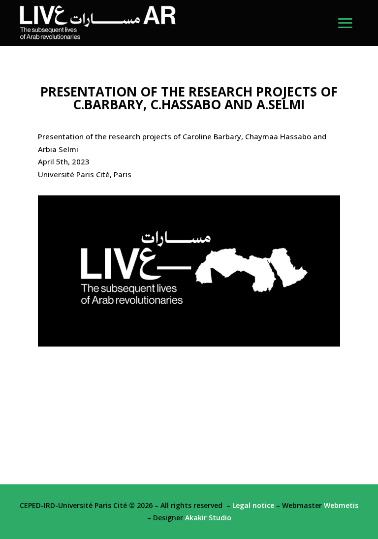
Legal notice (253, 505)
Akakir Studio (208, 517)
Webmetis (341, 505)
